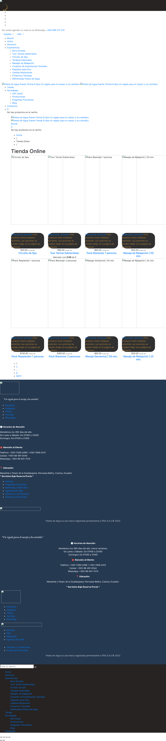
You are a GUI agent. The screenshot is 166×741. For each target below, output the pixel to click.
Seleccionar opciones (21, 234)
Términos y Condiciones (17, 494)
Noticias (9, 481)
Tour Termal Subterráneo (64, 253)
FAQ (8, 633)
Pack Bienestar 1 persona (101, 253)
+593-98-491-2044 (17, 455)
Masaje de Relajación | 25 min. (138, 358)
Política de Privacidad (16, 497)
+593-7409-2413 (37, 452)
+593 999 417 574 (55, 30)
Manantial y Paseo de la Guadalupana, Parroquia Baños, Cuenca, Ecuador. (36, 473)
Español (8, 34)
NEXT (19, 376)
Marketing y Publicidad (16, 487)
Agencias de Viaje (14, 490)
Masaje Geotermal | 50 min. (101, 356)
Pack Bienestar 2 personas (64, 356)
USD (19, 34)
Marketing (11, 636)
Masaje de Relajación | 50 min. (138, 254)
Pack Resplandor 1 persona (28, 356)
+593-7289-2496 (18, 452)
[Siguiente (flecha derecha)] (4, 740)
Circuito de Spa (28, 253)
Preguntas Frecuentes (15, 484)
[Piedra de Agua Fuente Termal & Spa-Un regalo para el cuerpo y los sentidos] (80, 84)
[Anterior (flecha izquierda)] (1, 740)
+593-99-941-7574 (20, 458)
